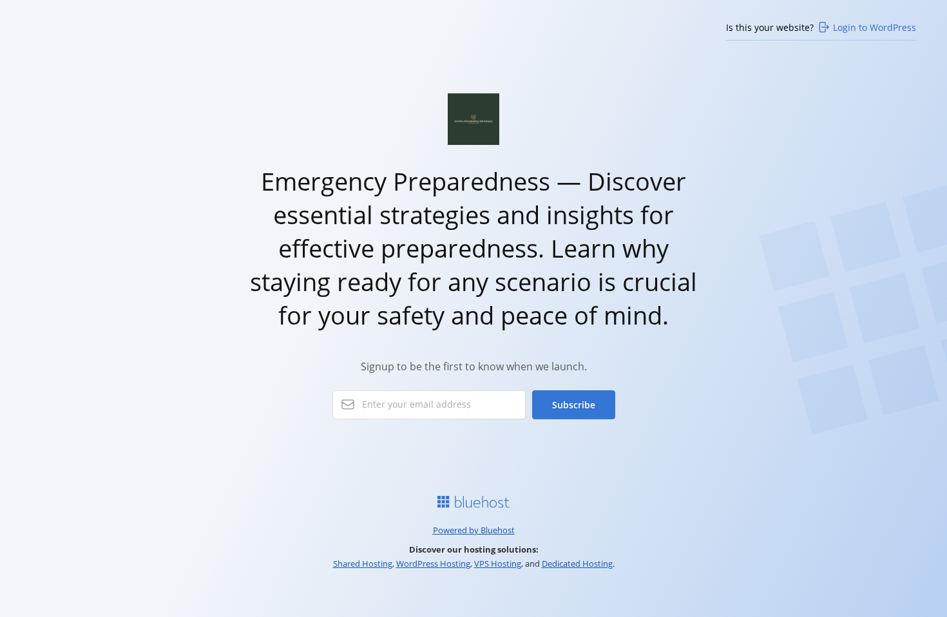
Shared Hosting (362, 563)
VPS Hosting (497, 563)
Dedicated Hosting (577, 563)
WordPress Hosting (433, 563)
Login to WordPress (874, 27)
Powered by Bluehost (474, 530)
